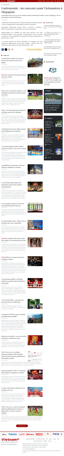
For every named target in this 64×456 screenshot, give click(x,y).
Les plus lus (49, 22)
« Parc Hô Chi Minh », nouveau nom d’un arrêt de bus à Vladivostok (12, 301)
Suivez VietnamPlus (31, 49)
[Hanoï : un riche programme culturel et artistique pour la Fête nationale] (35, 114)
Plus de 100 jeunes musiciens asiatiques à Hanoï (12, 258)
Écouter (49, 129)
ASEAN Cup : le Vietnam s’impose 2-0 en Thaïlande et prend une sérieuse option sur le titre (13, 93)
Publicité (45, 441)
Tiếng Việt (40, 1)
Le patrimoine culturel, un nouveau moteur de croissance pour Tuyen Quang (12, 60)
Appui (50, 438)
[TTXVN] (49, 434)
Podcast (49, 118)
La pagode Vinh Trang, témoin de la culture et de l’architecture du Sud (13, 239)
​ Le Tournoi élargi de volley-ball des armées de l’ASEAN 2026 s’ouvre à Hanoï (13, 147)
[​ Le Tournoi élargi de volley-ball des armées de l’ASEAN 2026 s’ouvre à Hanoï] (35, 150)
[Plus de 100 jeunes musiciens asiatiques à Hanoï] (35, 261)
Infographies (50, 62)
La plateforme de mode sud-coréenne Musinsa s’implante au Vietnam (13, 166)
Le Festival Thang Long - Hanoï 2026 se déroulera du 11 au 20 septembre (13, 222)
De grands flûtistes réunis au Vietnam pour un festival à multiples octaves (52, 47)
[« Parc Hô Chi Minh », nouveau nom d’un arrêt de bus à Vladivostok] (35, 304)
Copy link (12, 49)
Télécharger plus (22, 425)
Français (48, 1)
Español (51, 1)
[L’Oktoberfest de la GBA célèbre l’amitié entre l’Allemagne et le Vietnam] (35, 133)
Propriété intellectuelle (30, 438)
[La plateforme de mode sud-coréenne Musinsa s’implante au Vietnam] (35, 169)
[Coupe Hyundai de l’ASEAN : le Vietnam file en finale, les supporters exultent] (35, 375)
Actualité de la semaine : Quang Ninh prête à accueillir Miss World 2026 (49, 152)
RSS (47, 438)
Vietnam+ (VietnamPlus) (11, 1)
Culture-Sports (5, 4)
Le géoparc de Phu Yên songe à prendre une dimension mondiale (13, 315)
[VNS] (6, 434)
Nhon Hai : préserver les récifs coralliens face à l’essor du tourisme (52, 108)
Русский (58, 1)
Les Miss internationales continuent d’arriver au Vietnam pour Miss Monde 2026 (52, 27)
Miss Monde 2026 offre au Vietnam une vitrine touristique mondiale (52, 54)
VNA (58, 438)
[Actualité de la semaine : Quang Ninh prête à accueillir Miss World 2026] (58, 152)
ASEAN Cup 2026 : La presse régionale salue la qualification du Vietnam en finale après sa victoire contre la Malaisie (13, 410)
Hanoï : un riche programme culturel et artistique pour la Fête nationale (13, 111)
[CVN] (15, 434)
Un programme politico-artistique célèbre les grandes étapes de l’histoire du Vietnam (13, 281)
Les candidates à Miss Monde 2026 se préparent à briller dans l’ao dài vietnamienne (52, 34)
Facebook (2, 49)
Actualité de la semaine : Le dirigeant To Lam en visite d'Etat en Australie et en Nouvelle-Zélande (49, 138)
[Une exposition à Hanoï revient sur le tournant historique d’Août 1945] (35, 208)
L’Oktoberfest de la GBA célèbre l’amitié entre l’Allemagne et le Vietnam (13, 130)
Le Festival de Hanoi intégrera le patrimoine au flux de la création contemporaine (11, 185)
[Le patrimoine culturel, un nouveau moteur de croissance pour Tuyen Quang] (35, 62)
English (44, 1)
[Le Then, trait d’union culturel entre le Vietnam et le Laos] (35, 392)
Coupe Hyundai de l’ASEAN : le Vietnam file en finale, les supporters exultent (13, 372)
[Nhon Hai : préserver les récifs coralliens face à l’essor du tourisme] (53, 98)
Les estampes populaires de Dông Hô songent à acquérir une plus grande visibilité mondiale (52, 41)
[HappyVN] (41, 434)
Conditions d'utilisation (40, 438)
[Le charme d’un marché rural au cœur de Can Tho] (35, 79)
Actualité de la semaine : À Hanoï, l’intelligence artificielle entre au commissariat (49, 124)
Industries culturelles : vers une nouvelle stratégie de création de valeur (13, 337)
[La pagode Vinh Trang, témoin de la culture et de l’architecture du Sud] (35, 242)
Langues (54, 438)
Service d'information (38, 441)
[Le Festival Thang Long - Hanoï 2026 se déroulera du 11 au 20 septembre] (35, 225)
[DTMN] (23, 434)
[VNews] (54, 434)
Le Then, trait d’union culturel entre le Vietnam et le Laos (13, 389)
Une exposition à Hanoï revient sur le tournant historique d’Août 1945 (12, 205)
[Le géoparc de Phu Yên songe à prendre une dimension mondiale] (35, 318)
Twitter (6, 49)
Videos (49, 91)
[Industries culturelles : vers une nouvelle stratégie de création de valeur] (35, 340)
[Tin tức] (60, 434)
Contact (49, 441)
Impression (9, 49)
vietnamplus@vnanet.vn (30, 448)
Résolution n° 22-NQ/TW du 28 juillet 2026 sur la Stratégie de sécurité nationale (52, 81)
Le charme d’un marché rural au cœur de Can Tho (13, 76)
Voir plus (6, 55)
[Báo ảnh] (32, 434)
